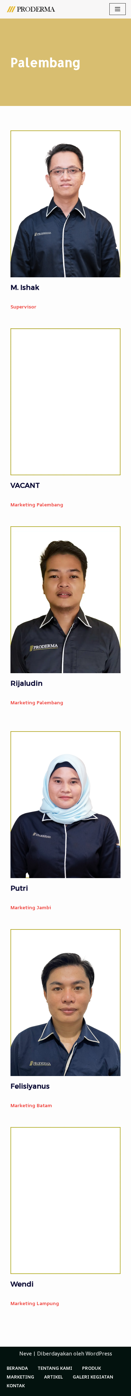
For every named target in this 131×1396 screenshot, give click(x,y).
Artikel (53, 1377)
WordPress (99, 1353)
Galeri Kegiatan (93, 1377)
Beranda (17, 1368)
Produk (91, 1368)
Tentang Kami (55, 1368)
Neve (25, 1353)
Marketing (20, 1377)
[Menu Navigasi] (117, 9)
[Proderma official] (31, 9)
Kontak (16, 1385)
